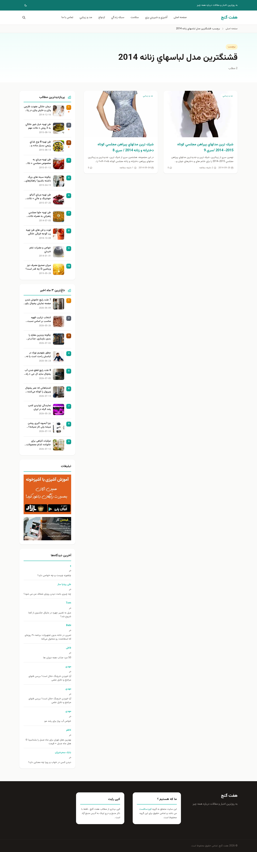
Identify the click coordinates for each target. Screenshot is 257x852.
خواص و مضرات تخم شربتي (40, 249)
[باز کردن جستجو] (23, 17)
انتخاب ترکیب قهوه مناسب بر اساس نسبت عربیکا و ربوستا (39, 319)
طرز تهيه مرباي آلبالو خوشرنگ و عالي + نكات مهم (39, 197)
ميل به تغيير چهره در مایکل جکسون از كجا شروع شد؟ (49, 614)
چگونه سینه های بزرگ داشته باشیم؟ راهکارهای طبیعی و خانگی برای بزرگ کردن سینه (38, 179)
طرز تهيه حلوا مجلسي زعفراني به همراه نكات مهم (39, 214)
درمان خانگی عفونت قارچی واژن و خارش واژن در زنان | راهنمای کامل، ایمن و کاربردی (37, 108)
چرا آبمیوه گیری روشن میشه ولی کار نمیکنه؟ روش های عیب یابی (39, 425)
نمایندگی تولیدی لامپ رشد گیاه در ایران (39, 407)
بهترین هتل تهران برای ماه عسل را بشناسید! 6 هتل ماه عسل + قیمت (48, 742)
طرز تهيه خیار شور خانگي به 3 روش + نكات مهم (38, 126)
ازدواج (101, 17)
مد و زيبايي (86, 17)
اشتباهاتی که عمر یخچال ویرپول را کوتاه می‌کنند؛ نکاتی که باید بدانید (38, 390)
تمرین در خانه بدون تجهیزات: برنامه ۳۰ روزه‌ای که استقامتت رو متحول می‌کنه (48, 637)
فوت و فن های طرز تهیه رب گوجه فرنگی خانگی (38, 232)
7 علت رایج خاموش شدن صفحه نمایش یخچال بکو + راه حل (38, 302)
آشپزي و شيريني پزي (156, 17)
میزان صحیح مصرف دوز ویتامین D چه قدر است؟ (38, 267)
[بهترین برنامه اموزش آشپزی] (47, 494)
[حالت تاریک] (23, 5)
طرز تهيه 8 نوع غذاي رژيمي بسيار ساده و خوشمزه (40, 144)
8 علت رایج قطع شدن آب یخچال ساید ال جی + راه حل (38, 372)
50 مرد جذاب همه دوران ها (57, 658)
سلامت (135, 17)
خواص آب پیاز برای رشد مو (57, 721)
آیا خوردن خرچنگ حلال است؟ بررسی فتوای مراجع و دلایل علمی (49, 678)
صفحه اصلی (180, 17)
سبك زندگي (117, 17)
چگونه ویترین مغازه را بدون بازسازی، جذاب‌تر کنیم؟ (39, 337)
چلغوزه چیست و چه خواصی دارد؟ (54, 575)
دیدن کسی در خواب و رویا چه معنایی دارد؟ (49, 762)
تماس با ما (67, 17)
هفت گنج (229, 795)
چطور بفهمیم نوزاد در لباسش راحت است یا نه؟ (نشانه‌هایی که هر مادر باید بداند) (38, 355)
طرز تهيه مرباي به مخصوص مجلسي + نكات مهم (38, 161)
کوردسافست (145, 809)
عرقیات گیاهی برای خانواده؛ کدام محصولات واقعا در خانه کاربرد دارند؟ (37, 443)
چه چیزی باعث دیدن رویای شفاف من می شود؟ (47, 594)
